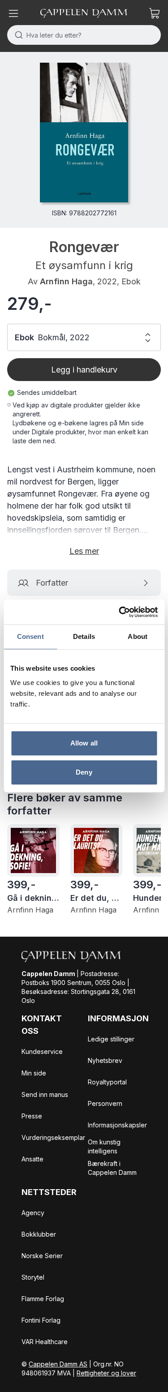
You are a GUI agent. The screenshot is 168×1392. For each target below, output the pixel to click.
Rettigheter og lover (106, 1373)
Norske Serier (42, 1255)
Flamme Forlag (43, 1298)
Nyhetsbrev (105, 1060)
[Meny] (13, 13)
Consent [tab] (30, 636)
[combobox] (84, 35)
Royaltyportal (107, 1082)
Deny (84, 772)
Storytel (33, 1277)
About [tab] (137, 636)
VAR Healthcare (45, 1341)
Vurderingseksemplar (53, 1137)
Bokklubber (39, 1234)
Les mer (84, 551)
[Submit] (16, 35)
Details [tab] (84, 636)
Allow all (84, 743)
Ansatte (32, 1159)
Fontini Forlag (41, 1320)
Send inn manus (45, 1094)
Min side (34, 1073)
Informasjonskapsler (117, 1125)
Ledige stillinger (111, 1039)
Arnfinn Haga (66, 281)
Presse (32, 1116)
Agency (33, 1212)
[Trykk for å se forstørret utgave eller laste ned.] (84, 132)
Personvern (105, 1103)
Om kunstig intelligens (104, 1146)
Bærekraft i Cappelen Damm (112, 1168)
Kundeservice (42, 1051)
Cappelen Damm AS (58, 1364)
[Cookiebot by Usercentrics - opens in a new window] (120, 612)
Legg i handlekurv (84, 369)
